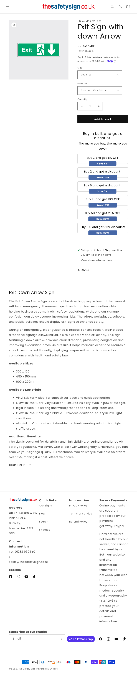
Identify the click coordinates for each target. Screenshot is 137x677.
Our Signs (45, 505)
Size (80, 67)
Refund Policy (78, 521)
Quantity (82, 99)
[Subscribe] (61, 639)
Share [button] (85, 270)
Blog (42, 513)
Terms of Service (80, 513)
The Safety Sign (27, 668)
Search (44, 521)
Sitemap (44, 529)
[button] (7, 7)
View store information (96, 260)
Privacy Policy (78, 505)
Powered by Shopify (47, 668)
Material (82, 83)
